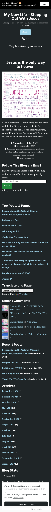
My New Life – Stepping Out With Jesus (25, 16)
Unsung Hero (18, 143)
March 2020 (8, 452)
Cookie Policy (18, 498)
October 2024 (9, 402)
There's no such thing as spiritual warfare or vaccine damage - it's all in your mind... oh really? (25, 264)
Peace (23, 155)
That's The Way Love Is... (15, 237)
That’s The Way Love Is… (15, 379)
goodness (40, 149)
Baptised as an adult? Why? (16, 273)
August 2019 (8, 464)
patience (16, 155)
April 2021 (7, 430)
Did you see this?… (19, 313)
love (41, 152)
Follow (7, 186)
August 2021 (8, 424)
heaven (18, 152)
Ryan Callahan (17, 334)
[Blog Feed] (24, 39)
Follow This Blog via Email (21, 165)
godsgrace (30, 149)
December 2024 (10, 391)
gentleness (20, 149)
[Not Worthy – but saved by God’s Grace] (27, 39)
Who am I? (32, 322)
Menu (26, 32)
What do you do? (10, 231)
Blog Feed (6, 482)
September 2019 (10, 458)
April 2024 (7, 413)
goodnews (10, 152)
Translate (24, 294)
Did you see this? (10, 220)
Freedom (11, 149)
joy (29, 152)
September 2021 (10, 419)
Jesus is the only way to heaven (25, 64)
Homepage (21, 146)
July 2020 (31, 146)
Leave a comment (27, 158)
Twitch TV (7, 279)
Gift (44, 4)
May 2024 (7, 408)
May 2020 (7, 441)
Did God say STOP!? (12, 225)
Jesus (24, 152)
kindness (34, 152)
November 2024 (10, 397)
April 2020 (7, 447)
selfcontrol (31, 155)
